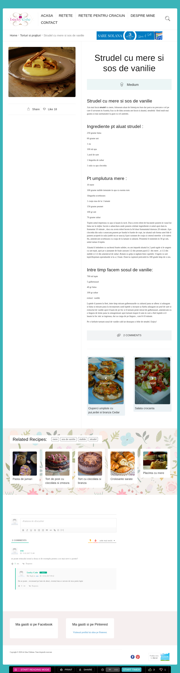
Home (13, 35)
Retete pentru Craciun (101, 16)
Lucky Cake (32, 572)
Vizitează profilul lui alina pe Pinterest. (90, 632)
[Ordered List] (39, 530)
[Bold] (23, 530)
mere (55, 439)
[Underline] (31, 530)
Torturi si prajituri (30, 35)
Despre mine (143, 16)
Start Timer (131, 669)
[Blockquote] (47, 530)
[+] (62, 530)
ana (37, 576)
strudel (93, 439)
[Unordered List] (43, 530)
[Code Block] (51, 530)
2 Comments (132, 335)
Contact (49, 23)
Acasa (47, 16)
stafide (82, 439)
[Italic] (27, 530)
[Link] (55, 530)
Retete (66, 16)
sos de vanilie (68, 439)
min (116, 669)
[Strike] (35, 530)
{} (58, 530)
